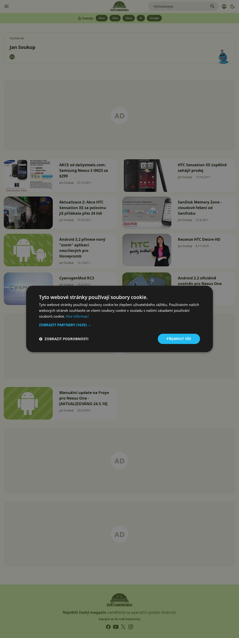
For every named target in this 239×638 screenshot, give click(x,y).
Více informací (77, 316)
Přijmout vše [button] (179, 338)
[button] (119, 325)
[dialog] (119, 319)
